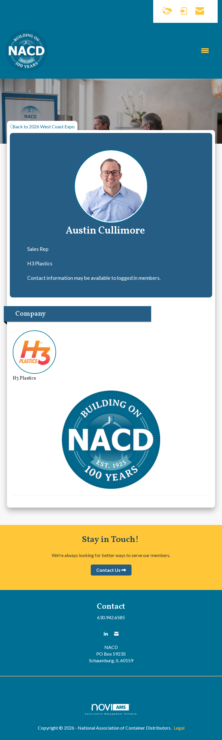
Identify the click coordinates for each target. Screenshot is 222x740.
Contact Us (108, 570)
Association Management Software (111, 714)
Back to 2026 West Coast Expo (43, 126)
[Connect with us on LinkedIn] (105, 633)
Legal (179, 727)
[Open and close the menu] (131, 51)
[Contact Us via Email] (116, 633)
